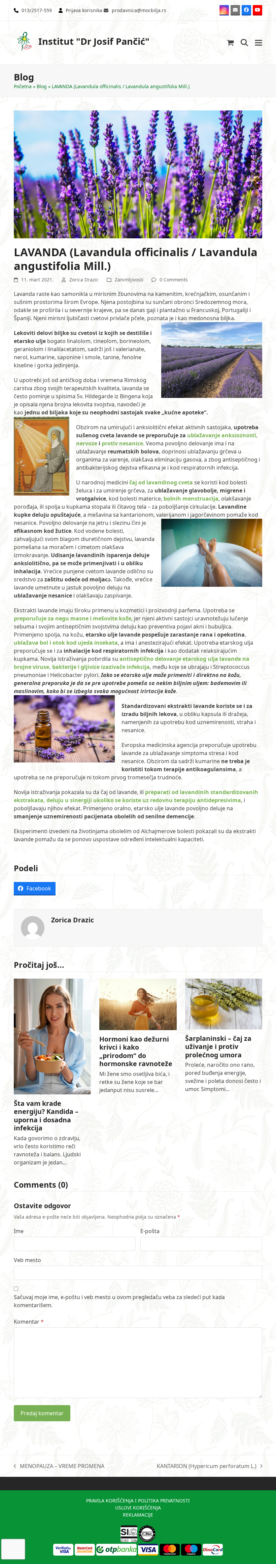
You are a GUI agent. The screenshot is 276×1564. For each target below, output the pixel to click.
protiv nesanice (122, 443)
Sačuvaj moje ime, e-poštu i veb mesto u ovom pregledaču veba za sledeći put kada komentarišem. (119, 1301)
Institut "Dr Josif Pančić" (93, 41)
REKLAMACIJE (138, 1514)
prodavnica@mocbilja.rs (139, 10)
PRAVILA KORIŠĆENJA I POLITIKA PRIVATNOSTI (138, 1500)
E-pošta (150, 1231)
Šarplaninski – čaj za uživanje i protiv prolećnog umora (218, 1046)
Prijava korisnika (84, 10)
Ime (19, 1231)
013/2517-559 (37, 10)
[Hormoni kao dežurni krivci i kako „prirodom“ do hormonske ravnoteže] (137, 1003)
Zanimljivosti (129, 279)
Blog (42, 86)
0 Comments (174, 279)
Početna (23, 86)
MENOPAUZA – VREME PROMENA (59, 1466)
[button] (230, 42)
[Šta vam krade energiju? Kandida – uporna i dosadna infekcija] (52, 1036)
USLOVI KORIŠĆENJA (138, 1507)
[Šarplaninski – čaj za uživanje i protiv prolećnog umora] (223, 1003)
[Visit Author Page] (32, 927)
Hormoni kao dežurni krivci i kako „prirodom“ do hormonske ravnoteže (135, 1051)
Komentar (29, 1321)
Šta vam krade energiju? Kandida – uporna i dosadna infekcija (46, 1115)
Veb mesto (27, 1260)
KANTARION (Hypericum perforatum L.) (206, 1466)
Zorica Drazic (84, 279)
